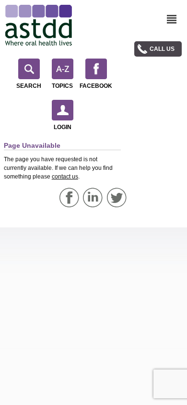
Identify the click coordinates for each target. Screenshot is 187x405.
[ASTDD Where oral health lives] (38, 25)
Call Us (162, 49)
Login (62, 127)
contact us (65, 176)
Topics (62, 86)
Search (28, 86)
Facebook (96, 86)
